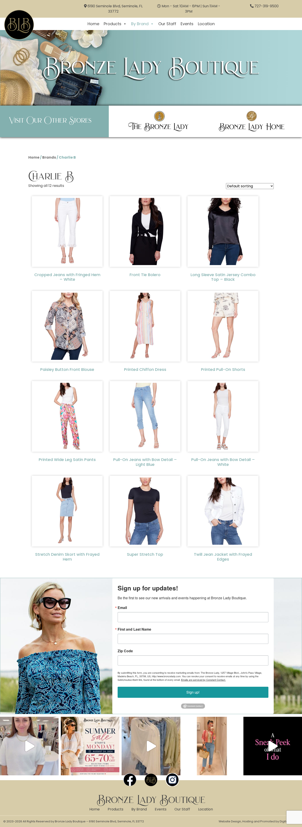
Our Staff (167, 24)
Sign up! (192, 692)
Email (122, 607)
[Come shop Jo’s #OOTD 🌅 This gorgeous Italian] (212, 746)
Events (187, 24)
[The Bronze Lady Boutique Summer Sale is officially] (90, 746)
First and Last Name (134, 629)
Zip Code (125, 651)
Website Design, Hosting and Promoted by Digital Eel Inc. (259, 821)
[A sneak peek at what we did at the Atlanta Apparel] (272, 746)
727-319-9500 (266, 6)
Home (93, 24)
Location (206, 24)
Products (112, 24)
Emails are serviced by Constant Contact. (203, 679)
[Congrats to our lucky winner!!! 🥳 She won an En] (29, 746)
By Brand (140, 24)
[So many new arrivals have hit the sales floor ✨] (151, 746)
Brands (49, 157)
